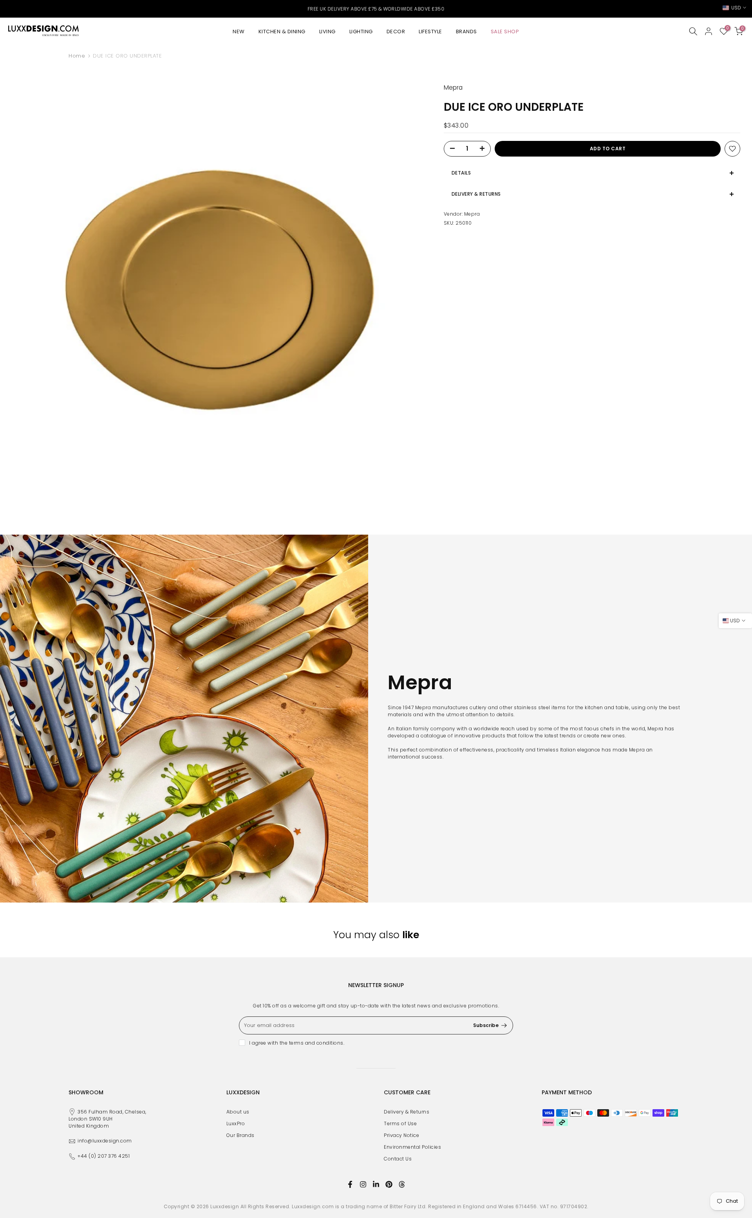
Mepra (472, 214)
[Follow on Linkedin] (376, 1184)
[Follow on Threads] (401, 1184)
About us (237, 1111)
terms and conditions (316, 1043)
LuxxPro (235, 1123)
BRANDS (466, 31)
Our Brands (240, 1135)
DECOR (396, 31)
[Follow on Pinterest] (388, 1184)
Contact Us (398, 1158)
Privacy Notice (401, 1135)
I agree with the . (296, 1043)
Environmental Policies (412, 1147)
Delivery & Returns (406, 1111)
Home (77, 55)
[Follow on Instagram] (363, 1184)
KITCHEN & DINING (282, 31)
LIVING (327, 31)
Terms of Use (400, 1123)
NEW (239, 31)
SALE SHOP (505, 31)
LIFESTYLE (430, 31)
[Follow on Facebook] (350, 1184)
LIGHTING (361, 31)
